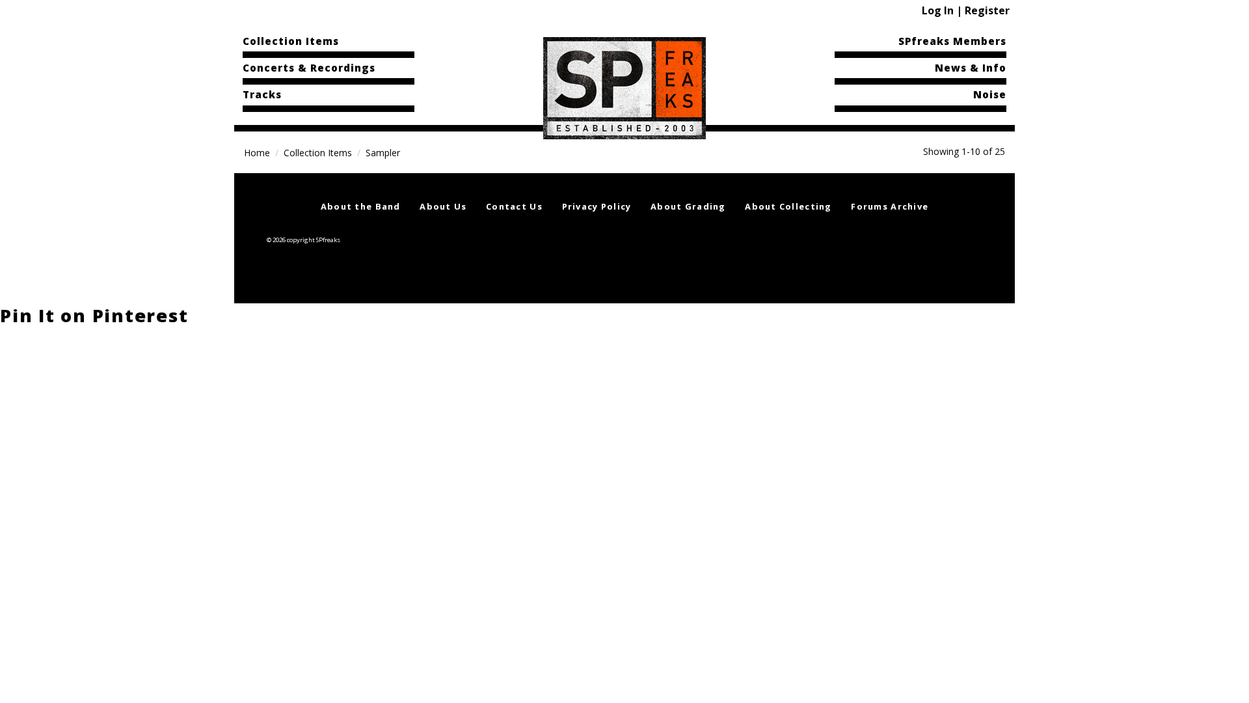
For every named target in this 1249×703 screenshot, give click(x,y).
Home (257, 152)
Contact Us (514, 206)
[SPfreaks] (624, 87)
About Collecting (788, 206)
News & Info (970, 67)
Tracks (262, 94)
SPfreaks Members (952, 41)
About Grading (688, 206)
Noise (989, 94)
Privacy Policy (597, 206)
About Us (443, 206)
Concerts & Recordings (309, 67)
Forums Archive (889, 206)
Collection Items (291, 41)
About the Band (361, 206)
